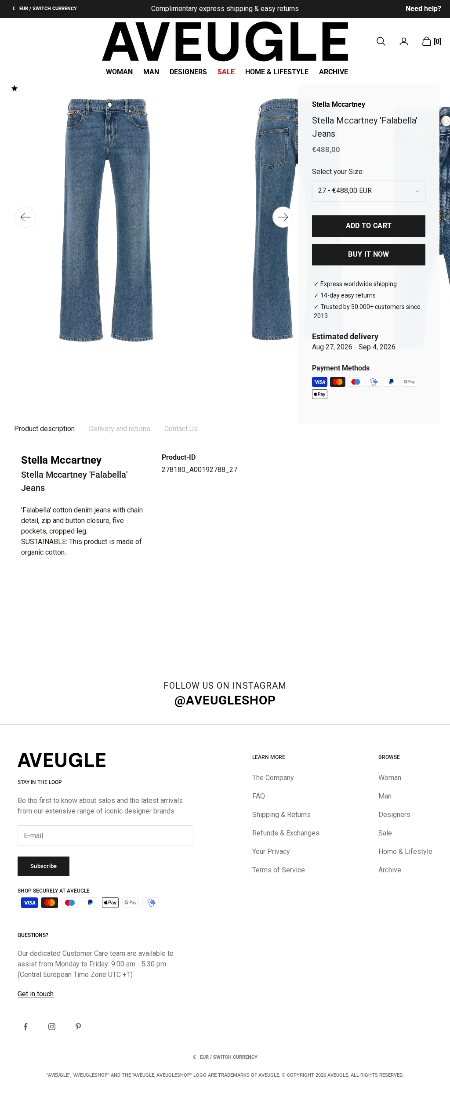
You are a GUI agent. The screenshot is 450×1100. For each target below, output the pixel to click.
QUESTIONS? (33, 935)
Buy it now (368, 254)
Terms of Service (278, 870)
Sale (226, 72)
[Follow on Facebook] (25, 1026)
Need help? (423, 8)
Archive (333, 72)
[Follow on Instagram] (51, 1026)
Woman (119, 72)
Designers (188, 72)
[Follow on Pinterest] (78, 1026)
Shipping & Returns (281, 814)
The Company (273, 777)
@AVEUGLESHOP (225, 700)
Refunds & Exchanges (285, 833)
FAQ (258, 796)
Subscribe (43, 866)
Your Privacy (271, 851)
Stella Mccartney (338, 104)
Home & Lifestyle (276, 72)
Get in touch (36, 994)
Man (151, 72)
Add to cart (369, 225)
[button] (283, 217)
